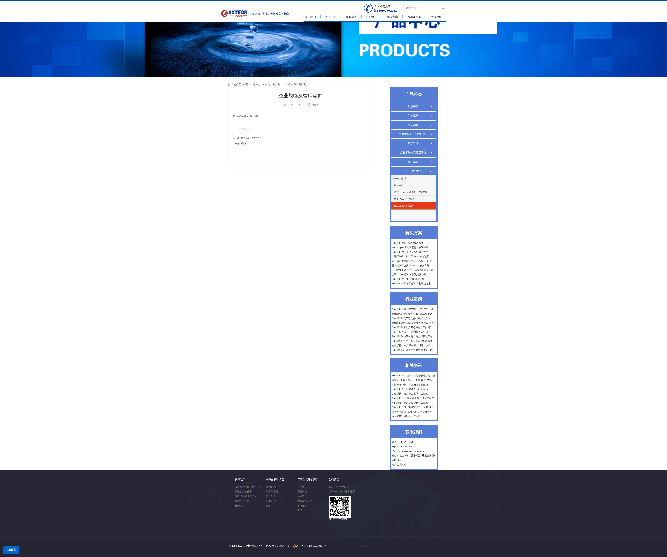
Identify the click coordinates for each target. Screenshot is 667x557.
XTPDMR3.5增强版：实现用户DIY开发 (412, 270)
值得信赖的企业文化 (246, 496)
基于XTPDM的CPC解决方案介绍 (409, 274)
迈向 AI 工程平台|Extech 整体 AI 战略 (412, 380)
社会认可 (240, 505)
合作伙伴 (436, 16)
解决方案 (392, 16)
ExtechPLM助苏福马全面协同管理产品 (412, 336)
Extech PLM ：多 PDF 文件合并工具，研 (413, 375)
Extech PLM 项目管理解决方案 (408, 279)
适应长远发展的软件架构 (248, 487)
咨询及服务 (414, 16)
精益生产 (398, 185)
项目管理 (302, 496)
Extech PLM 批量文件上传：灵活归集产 (413, 398)
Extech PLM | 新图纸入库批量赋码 (410, 389)
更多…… (271, 505)
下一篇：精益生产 (241, 143)
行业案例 (371, 16)
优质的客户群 (242, 501)
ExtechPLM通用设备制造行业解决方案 (412, 341)
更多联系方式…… (401, 464)
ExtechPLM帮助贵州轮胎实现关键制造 (412, 314)
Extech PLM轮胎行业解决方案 (407, 243)
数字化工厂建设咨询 (404, 199)
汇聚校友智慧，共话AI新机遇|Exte (410, 384)
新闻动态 (351, 16)
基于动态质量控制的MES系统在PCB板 (412, 261)
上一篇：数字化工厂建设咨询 (246, 138)
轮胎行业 (271, 501)
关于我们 (310, 16)
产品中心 (330, 16)
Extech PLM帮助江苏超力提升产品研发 (412, 309)
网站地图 (364, 545)
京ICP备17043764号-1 (277, 545)
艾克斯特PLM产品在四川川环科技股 (411, 345)
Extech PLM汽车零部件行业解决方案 (411, 283)
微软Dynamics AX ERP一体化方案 (410, 192)
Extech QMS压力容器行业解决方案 (410, 247)
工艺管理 (302, 491)
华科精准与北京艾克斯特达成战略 (410, 403)
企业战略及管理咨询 (404, 205)
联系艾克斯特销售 (338, 487)
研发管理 (302, 487)
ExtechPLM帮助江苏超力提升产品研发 (412, 327)
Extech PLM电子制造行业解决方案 (410, 252)
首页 (245, 84)
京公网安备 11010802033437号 (312, 545)
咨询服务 (302, 505)
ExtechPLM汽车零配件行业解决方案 (411, 318)
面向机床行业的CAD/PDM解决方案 (410, 265)
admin (246, 128)
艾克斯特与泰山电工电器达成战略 (410, 393)
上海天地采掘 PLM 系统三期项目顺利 (412, 412)
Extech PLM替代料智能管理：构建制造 (412, 407)
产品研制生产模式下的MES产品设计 (411, 256)
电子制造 (271, 496)
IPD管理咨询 (400, 178)
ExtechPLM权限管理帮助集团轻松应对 (412, 350)
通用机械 (271, 487)
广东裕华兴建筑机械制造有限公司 (410, 332)
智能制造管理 (304, 501)
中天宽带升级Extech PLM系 (406, 416)
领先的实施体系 (243, 491)
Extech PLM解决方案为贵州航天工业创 (412, 323)
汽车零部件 (272, 491)
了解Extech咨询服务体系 (342, 491)
